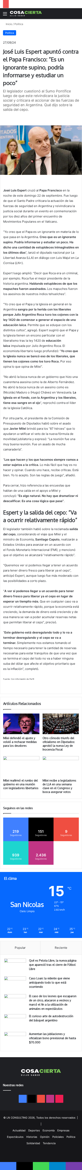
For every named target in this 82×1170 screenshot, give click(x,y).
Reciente (61, 948)
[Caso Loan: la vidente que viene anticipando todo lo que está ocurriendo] (15, 983)
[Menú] (5, 15)
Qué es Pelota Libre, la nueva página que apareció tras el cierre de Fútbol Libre (52, 965)
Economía (49, 1130)
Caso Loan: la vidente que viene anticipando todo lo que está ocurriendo (49, 982)
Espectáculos (15, 1136)
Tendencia (49, 1143)
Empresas (63, 1130)
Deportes (34, 1130)
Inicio (8, 24)
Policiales (58, 1136)
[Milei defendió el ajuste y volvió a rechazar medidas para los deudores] (21, 724)
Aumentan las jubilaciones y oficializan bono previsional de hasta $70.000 (52, 1038)
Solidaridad (33, 1143)
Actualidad (19, 1130)
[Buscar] (77, 15)
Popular (20, 948)
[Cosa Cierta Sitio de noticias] (26, 13)
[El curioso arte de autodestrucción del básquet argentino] (15, 1021)
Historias (31, 1136)
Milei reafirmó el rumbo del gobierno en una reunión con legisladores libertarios (20, 784)
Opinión (45, 1136)
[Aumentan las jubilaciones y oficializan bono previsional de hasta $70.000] (15, 1039)
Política (18, 24)
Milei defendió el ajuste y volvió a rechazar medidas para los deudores (20, 741)
